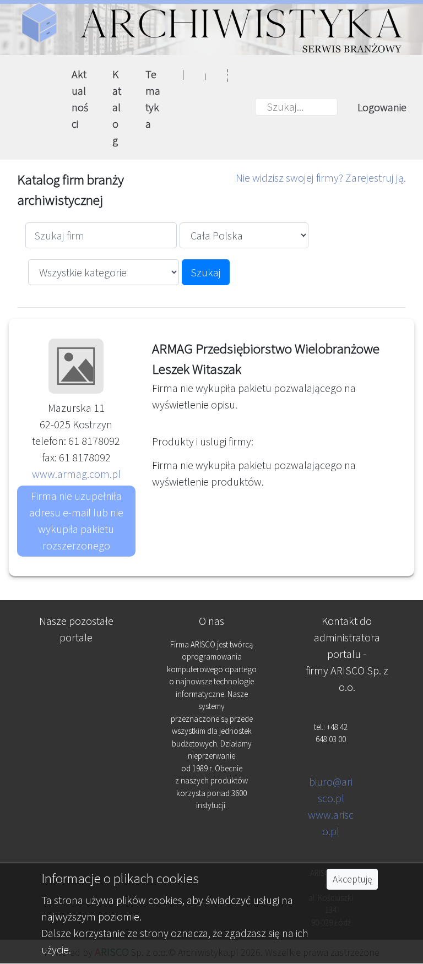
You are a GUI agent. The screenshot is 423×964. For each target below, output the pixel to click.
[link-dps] (76, 667)
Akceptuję (352, 879)
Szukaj (206, 272)
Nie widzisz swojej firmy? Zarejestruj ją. (321, 177)
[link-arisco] (76, 721)
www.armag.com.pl (76, 474)
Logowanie (381, 107)
